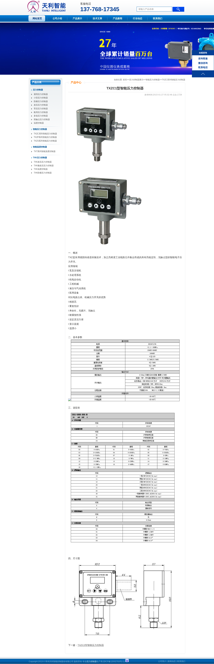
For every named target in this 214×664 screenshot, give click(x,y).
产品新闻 (117, 18)
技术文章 (97, 18)
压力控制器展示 (136, 80)
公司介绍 (57, 18)
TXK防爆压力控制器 (43, 173)
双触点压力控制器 (42, 119)
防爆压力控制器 (41, 101)
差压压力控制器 (41, 105)
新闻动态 (172, 661)
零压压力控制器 (41, 108)
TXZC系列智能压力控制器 (45, 133)
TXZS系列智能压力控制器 (45, 141)
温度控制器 (39, 123)
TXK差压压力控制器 (43, 162)
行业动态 (137, 18)
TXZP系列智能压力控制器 (45, 137)
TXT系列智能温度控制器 (45, 151)
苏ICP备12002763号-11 (114, 661)
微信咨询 (203, 63)
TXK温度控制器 (41, 169)
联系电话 (203, 67)
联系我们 (157, 18)
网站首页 (37, 18)
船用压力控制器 (41, 112)
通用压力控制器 (41, 94)
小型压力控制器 (41, 98)
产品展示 (77, 18)
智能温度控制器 (40, 147)
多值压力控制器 (41, 116)
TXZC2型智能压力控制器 (91, 645)
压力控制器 (38, 90)
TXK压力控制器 (40, 157)
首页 (125, 80)
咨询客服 (203, 58)
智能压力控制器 (40, 129)
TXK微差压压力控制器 (44, 165)
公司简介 (162, 661)
